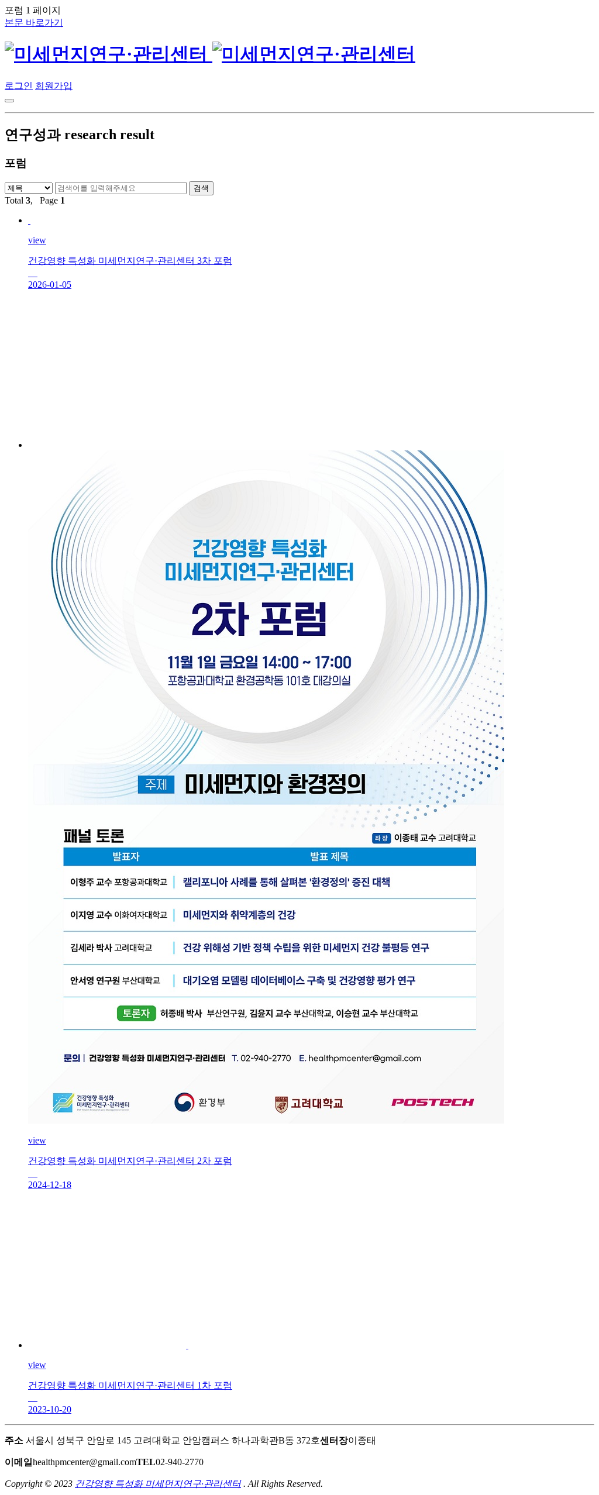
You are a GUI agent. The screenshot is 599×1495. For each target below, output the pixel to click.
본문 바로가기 (34, 22)
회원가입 (54, 86)
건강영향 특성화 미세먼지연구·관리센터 (158, 1484)
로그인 (19, 86)
